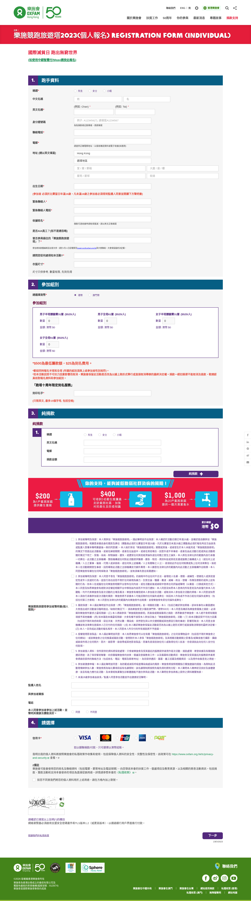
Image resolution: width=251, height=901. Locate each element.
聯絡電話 (38, 132)
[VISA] (82, 740)
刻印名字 (38, 393)
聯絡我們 (170, 8)
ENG (182, 8)
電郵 (36, 142)
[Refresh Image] (61, 805)
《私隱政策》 (124, 772)
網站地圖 (232, 892)
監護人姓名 (34, 685)
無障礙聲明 (215, 892)
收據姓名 (38, 220)
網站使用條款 (207, 888)
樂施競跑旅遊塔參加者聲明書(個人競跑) (48, 608)
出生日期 (38, 186)
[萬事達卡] (103, 740)
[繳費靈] (158, 740)
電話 (30, 702)
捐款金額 (52, 459)
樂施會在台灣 (186, 888)
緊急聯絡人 (40, 201)
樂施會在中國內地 (142, 888)
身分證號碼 (39, 122)
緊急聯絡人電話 (42, 210)
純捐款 (193, 473)
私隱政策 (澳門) (194, 892)
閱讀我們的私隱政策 (38, 835)
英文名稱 (38, 109)
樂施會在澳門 (166, 888)
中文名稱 (38, 99)
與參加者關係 (36, 694)
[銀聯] (123, 740)
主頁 (15, 30)
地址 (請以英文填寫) (44, 153)
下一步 (212, 835)
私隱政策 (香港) (229, 888)
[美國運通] (140, 740)
